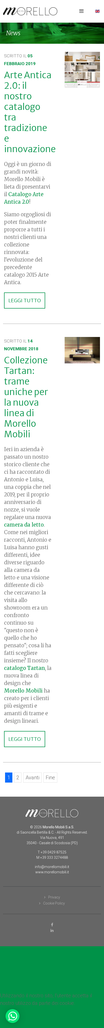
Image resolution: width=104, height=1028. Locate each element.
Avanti (32, 778)
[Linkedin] (52, 931)
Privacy (53, 897)
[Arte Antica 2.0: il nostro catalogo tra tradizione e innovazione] (82, 70)
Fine (50, 778)
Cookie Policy (53, 903)
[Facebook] (52, 925)
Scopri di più (89, 1003)
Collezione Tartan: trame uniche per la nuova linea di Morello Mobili (26, 397)
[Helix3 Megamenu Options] (81, 11)
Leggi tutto (24, 300)
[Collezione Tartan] (82, 350)
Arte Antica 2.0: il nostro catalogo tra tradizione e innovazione (30, 112)
